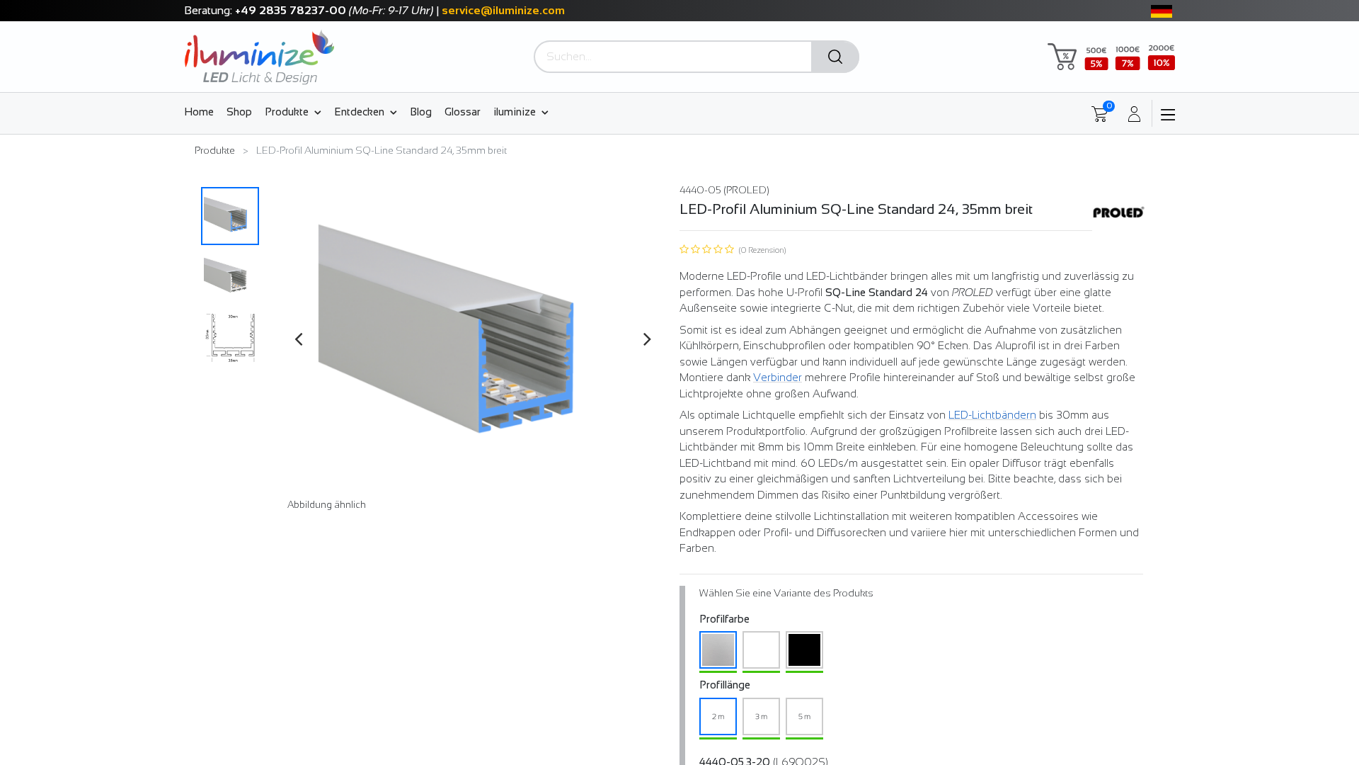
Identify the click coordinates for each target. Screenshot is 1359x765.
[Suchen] (835, 57)
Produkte (215, 150)
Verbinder (777, 377)
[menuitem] (202, 111)
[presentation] (298, 338)
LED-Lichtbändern (992, 415)
